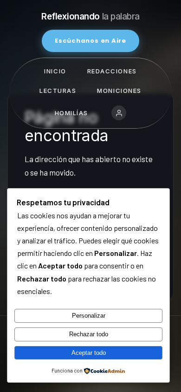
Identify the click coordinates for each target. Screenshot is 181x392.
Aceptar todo (88, 352)
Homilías (71, 113)
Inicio (55, 71)
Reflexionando (90, 16)
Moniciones (119, 90)
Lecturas (57, 90)
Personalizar (88, 315)
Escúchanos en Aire (90, 40)
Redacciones (112, 71)
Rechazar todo (88, 334)
